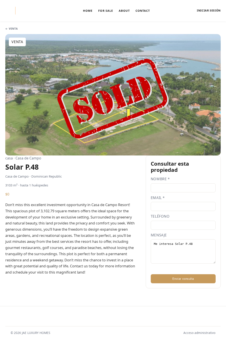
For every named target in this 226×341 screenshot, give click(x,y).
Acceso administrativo (199, 333)
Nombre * (160, 178)
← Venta (11, 28)
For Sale (105, 11)
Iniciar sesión (209, 10)
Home (87, 11)
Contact (143, 11)
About (124, 11)
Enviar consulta (183, 278)
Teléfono (160, 216)
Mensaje (159, 235)
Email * (158, 197)
